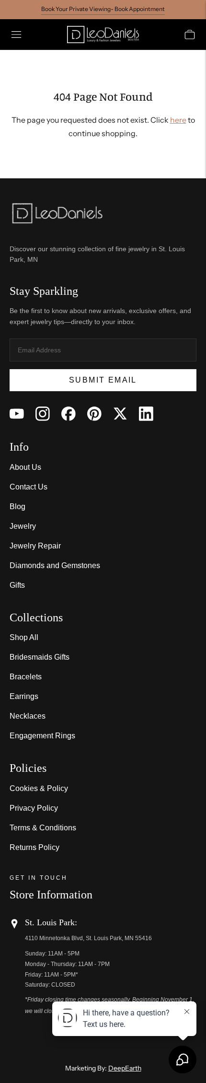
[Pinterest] (94, 414)
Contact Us (28, 487)
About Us (25, 467)
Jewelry (23, 526)
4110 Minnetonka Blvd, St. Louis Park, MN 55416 (88, 938)
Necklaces (28, 716)
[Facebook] (68, 414)
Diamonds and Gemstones (55, 565)
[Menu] (16, 34)
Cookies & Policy (39, 788)
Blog (17, 506)
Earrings (24, 696)
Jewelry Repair (35, 546)
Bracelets (26, 677)
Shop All (24, 637)
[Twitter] (120, 414)
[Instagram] (42, 414)
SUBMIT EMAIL (103, 380)
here (178, 120)
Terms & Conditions (43, 828)
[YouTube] (17, 414)
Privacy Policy (34, 808)
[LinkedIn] (146, 414)
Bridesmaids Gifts (39, 657)
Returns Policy (34, 847)
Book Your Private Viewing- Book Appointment (103, 8)
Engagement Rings (42, 736)
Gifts (17, 585)
